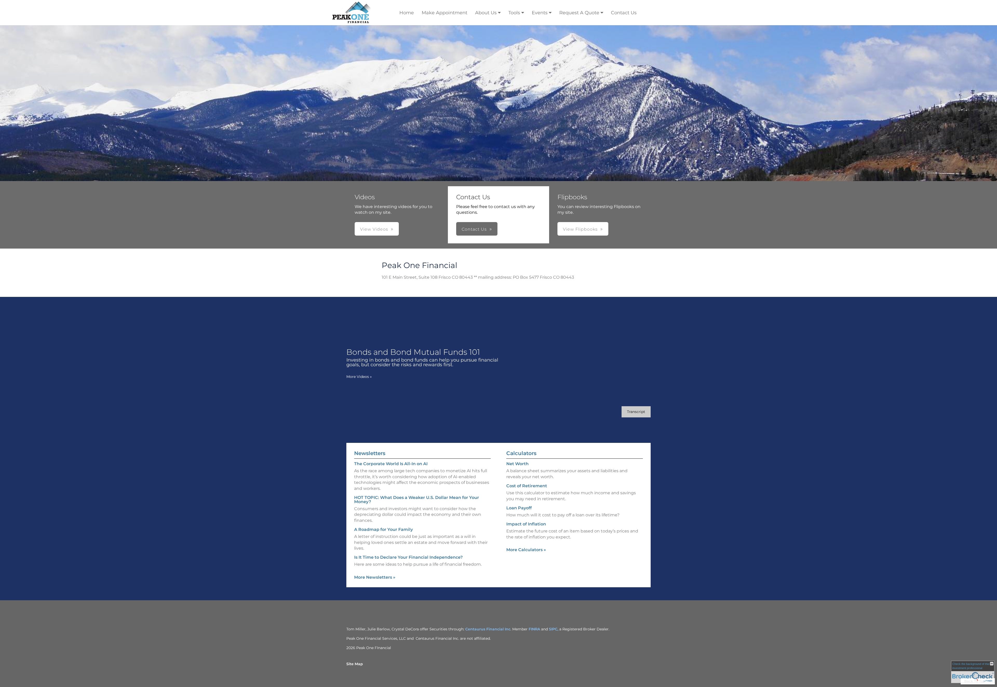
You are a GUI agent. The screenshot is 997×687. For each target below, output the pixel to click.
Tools (514, 13)
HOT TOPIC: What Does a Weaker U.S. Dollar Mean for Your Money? (416, 499)
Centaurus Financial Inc (487, 629)
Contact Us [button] (474, 229)
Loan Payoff (519, 507)
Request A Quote (579, 13)
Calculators (521, 453)
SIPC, (554, 629)
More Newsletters (374, 577)
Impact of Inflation (526, 524)
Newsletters (369, 453)
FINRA (534, 629)
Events (540, 13)
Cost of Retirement (526, 485)
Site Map (354, 664)
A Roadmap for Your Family (383, 529)
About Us (486, 13)
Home (406, 13)
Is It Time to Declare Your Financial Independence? (408, 557)
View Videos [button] (374, 229)
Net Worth (517, 463)
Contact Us (624, 13)
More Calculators (526, 549)
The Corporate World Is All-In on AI (391, 463)
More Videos (359, 376)
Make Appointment (444, 13)
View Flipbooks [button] (580, 229)
